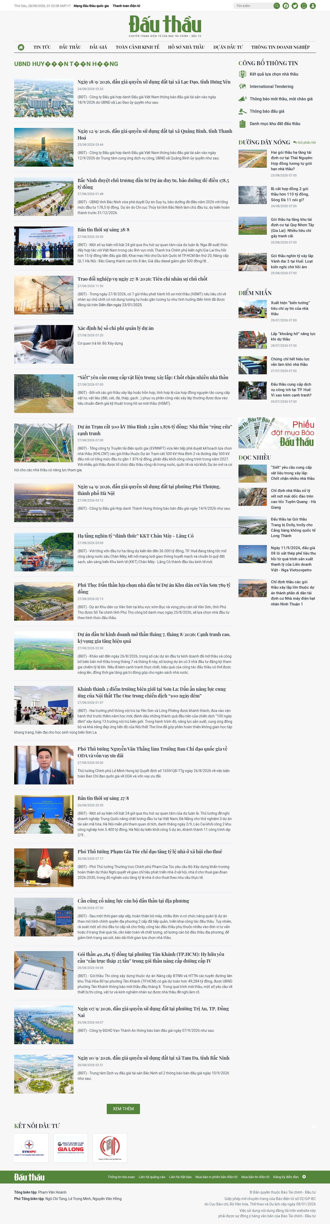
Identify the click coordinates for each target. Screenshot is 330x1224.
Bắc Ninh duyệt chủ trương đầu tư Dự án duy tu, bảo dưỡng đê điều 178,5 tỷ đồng (153, 183)
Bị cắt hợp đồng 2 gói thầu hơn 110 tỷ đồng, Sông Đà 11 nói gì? (290, 194)
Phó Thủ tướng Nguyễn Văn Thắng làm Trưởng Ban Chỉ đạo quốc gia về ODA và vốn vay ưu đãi (152, 752)
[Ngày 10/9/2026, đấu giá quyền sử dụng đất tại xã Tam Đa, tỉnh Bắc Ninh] (43, 1074)
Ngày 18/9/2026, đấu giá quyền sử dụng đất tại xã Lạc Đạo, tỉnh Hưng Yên (154, 82)
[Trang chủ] (21, 47)
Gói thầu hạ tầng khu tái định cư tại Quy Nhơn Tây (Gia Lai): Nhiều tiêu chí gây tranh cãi (292, 227)
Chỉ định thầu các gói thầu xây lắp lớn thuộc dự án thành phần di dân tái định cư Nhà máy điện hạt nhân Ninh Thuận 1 (293, 593)
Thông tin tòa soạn (121, 1177)
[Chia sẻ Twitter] (295, 6)
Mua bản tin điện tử (255, 1177)
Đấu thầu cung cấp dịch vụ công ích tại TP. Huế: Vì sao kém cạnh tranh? (291, 390)
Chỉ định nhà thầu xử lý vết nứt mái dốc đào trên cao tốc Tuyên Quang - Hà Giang (293, 498)
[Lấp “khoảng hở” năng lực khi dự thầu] (252, 340)
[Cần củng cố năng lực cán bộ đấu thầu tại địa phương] (43, 917)
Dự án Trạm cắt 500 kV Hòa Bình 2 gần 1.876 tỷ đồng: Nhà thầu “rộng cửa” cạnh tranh (155, 430)
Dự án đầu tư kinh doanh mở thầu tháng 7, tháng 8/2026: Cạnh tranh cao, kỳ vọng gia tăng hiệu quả (154, 637)
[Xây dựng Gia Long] (71, 1148)
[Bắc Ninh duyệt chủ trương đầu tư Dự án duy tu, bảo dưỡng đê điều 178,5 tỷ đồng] (43, 196)
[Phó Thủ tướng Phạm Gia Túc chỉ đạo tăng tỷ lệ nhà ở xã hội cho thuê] (43, 867)
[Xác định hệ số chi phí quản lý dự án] (43, 344)
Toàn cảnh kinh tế (137, 47)
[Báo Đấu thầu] (29, 1177)
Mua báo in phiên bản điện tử (216, 1177)
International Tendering (271, 86)
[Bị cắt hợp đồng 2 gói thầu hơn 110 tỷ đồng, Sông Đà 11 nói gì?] (252, 195)
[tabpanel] (31, 1148)
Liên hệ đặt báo (180, 1177)
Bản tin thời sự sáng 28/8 (103, 229)
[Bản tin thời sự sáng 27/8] (43, 814)
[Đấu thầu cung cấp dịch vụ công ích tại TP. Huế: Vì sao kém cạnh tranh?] (252, 391)
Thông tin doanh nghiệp (280, 47)
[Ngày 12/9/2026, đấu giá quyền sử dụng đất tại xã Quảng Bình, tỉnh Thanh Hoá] (43, 147)
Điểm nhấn (255, 293)
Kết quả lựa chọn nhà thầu (274, 74)
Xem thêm (123, 1108)
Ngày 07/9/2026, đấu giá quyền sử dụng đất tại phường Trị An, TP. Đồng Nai (153, 1012)
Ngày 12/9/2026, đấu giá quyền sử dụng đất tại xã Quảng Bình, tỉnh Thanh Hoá (155, 134)
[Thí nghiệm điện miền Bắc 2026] (29, 1148)
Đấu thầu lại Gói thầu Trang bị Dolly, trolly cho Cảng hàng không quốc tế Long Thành (293, 527)
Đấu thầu (70, 47)
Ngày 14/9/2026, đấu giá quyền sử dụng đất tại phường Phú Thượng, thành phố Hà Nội (149, 489)
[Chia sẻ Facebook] (286, 6)
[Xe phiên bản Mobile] (304, 6)
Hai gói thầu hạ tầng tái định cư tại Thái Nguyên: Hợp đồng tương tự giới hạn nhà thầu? (292, 160)
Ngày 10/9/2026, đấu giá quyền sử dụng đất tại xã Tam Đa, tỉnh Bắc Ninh (153, 1058)
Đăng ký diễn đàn (286, 1177)
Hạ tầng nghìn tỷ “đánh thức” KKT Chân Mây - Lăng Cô (136, 536)
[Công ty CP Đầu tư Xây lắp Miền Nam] (110, 1148)
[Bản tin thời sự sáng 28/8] (43, 245)
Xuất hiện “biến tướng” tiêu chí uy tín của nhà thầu (290, 308)
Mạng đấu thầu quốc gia (91, 6)
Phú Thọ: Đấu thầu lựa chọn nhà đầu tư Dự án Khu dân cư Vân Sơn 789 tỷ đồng (154, 588)
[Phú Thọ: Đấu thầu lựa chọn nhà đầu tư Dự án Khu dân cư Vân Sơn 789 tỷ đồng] (43, 601)
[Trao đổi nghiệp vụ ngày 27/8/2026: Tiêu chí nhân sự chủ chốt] (43, 295)
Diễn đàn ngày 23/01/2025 (120, 305)
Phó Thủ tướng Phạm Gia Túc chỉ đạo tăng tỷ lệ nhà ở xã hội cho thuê (150, 851)
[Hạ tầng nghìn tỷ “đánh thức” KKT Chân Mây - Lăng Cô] (43, 552)
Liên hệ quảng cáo (152, 1177)
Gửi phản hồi (307, 142)
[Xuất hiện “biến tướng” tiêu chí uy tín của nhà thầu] (252, 309)
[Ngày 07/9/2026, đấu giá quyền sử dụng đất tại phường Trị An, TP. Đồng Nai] (43, 1025)
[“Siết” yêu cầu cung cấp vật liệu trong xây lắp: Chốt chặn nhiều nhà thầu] (43, 393)
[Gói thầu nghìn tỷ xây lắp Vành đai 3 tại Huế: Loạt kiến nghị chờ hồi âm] (252, 262)
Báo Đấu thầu (165, 26)
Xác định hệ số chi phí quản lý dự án (116, 328)
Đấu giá (98, 47)
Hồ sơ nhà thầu (186, 47)
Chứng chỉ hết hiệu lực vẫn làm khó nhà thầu (290, 362)
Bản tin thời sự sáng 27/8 (103, 798)
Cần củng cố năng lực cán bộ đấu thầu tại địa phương (133, 901)
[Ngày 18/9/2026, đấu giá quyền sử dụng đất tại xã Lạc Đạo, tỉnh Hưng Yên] (43, 98)
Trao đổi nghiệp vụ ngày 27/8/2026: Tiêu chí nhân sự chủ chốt (142, 279)
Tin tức (42, 47)
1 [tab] (314, 1127)
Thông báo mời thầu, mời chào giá (281, 98)
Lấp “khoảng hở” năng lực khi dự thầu (293, 336)
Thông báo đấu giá (267, 111)
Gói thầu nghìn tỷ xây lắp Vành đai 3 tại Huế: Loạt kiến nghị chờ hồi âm (292, 261)
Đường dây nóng (264, 142)
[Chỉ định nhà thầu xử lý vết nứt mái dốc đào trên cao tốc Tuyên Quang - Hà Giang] (252, 497)
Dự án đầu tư (228, 47)
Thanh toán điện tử (126, 6)
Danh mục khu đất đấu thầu (275, 123)
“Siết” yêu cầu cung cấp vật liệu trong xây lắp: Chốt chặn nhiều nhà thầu (153, 377)
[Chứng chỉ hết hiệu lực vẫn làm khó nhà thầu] (252, 365)
